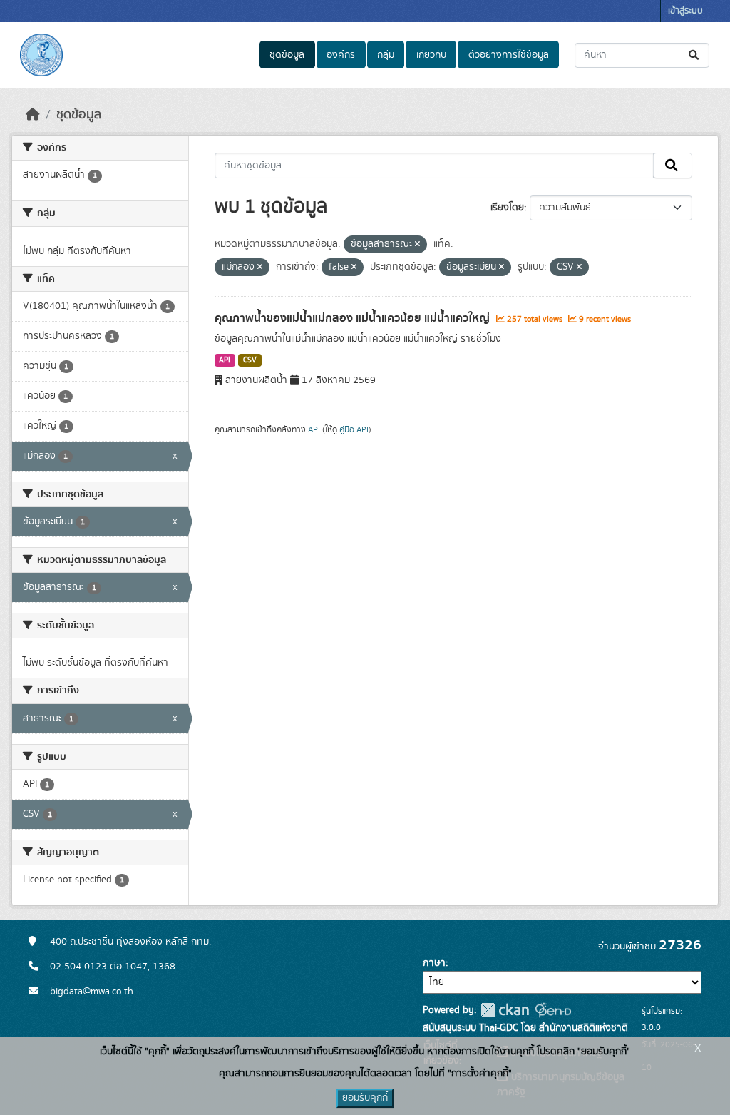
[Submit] (694, 55)
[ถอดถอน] (417, 244)
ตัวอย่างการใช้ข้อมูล (508, 55)
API (224, 360)
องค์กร (341, 55)
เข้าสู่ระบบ (685, 11)
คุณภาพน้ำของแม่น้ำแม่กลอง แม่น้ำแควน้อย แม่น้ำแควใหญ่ (354, 318)
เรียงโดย (507, 207)
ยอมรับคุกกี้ (365, 1098)
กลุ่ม (385, 55)
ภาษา (434, 963)
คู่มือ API (354, 429)
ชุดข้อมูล (286, 55)
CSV (250, 360)
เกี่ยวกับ (431, 55)
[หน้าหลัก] (33, 115)
